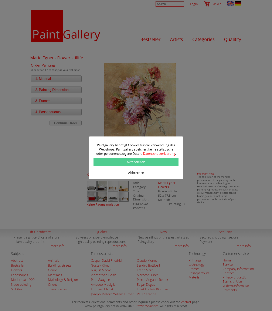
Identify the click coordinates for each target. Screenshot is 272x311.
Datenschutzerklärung (159, 153)
